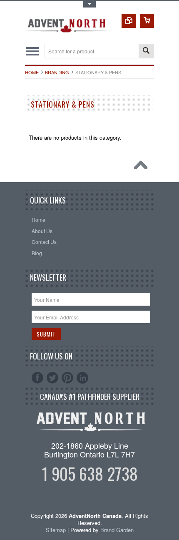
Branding (57, 72)
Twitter (52, 378)
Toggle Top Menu (89, 4)
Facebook (37, 378)
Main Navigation (32, 51)
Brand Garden (117, 530)
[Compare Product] (129, 21)
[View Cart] (147, 21)
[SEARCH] (146, 51)
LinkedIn (82, 378)
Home (32, 72)
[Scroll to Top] (143, 167)
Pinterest (67, 378)
